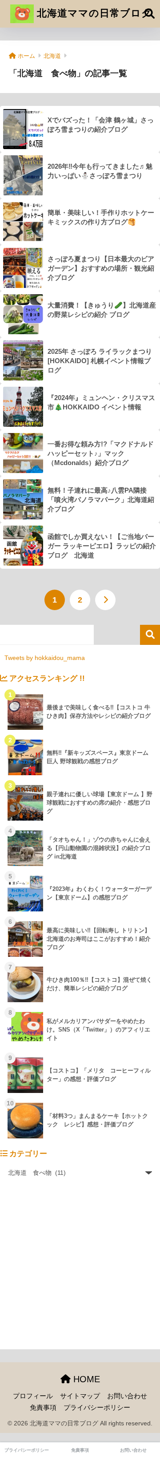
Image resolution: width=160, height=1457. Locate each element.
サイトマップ (80, 1396)
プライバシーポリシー (97, 1407)
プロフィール (33, 1396)
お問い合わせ (127, 1396)
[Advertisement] (80, 1269)
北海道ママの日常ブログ (93, 13)
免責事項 (43, 1407)
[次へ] (105, 600)
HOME (85, 1379)
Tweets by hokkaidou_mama (44, 657)
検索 (150, 635)
